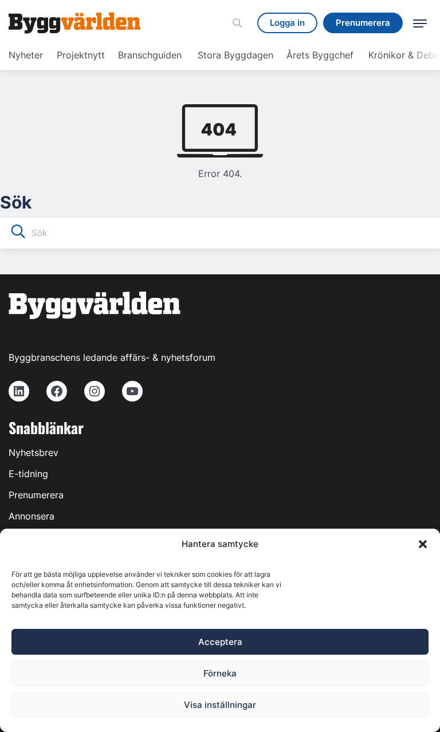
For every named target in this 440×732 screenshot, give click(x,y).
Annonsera (31, 516)
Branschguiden (150, 55)
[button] (423, 544)
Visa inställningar (220, 704)
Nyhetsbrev (33, 452)
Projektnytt (81, 55)
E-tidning (28, 473)
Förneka (220, 673)
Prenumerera (36, 495)
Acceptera (220, 641)
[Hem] (74, 23)
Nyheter (26, 55)
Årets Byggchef (319, 55)
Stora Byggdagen (235, 55)
